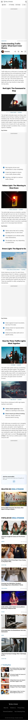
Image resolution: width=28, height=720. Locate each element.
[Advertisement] (14, 25)
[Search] (26, 1)
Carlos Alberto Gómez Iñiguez (13, 269)
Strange (18, 4)
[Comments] (25, 51)
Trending (12, 4)
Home (5, 4)
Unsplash (20, 112)
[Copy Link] (18, 51)
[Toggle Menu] (2, 2)
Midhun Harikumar (13, 209)
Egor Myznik (13, 399)
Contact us (13, 707)
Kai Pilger (13, 364)
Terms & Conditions (8, 711)
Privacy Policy (21, 707)
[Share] (15, 51)
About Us (6, 707)
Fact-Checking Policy (20, 711)
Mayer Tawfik (13, 112)
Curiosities (3, 40)
